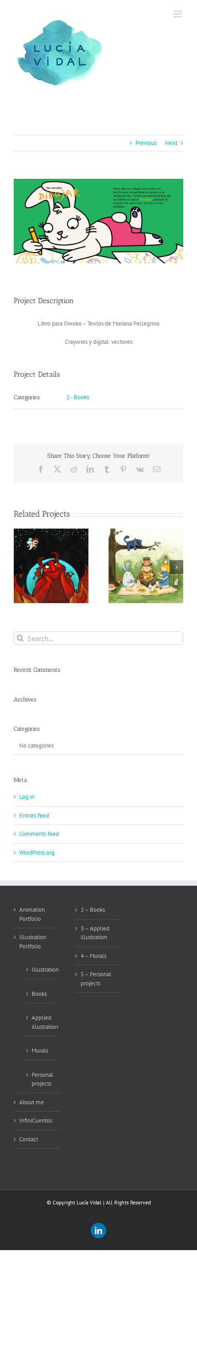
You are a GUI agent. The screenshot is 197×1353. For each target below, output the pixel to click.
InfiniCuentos (35, 1120)
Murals (40, 1050)
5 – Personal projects (96, 978)
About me (31, 1102)
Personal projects (41, 1079)
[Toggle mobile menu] (178, 14)
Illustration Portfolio (32, 941)
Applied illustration (41, 1022)
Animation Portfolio (32, 914)
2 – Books (93, 910)
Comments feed (39, 834)
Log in (26, 797)
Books (39, 994)
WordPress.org (37, 852)
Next (171, 143)
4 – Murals (93, 956)
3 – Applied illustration (95, 933)
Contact (28, 1139)
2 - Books (77, 397)
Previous (146, 143)
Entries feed (34, 815)
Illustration (41, 969)
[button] (20, 567)
